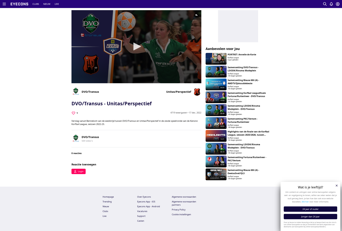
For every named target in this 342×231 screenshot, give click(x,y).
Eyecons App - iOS (146, 201)
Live (104, 216)
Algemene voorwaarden (184, 196)
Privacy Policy (178, 209)
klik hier (305, 201)
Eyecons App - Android (148, 206)
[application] (136, 46)
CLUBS (35, 4)
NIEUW (46, 4)
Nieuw (106, 206)
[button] (136, 46)
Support (141, 216)
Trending (107, 201)
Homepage (108, 196)
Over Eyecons (144, 196)
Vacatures (142, 211)
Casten (140, 220)
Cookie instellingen (181, 214)
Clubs (105, 211)
